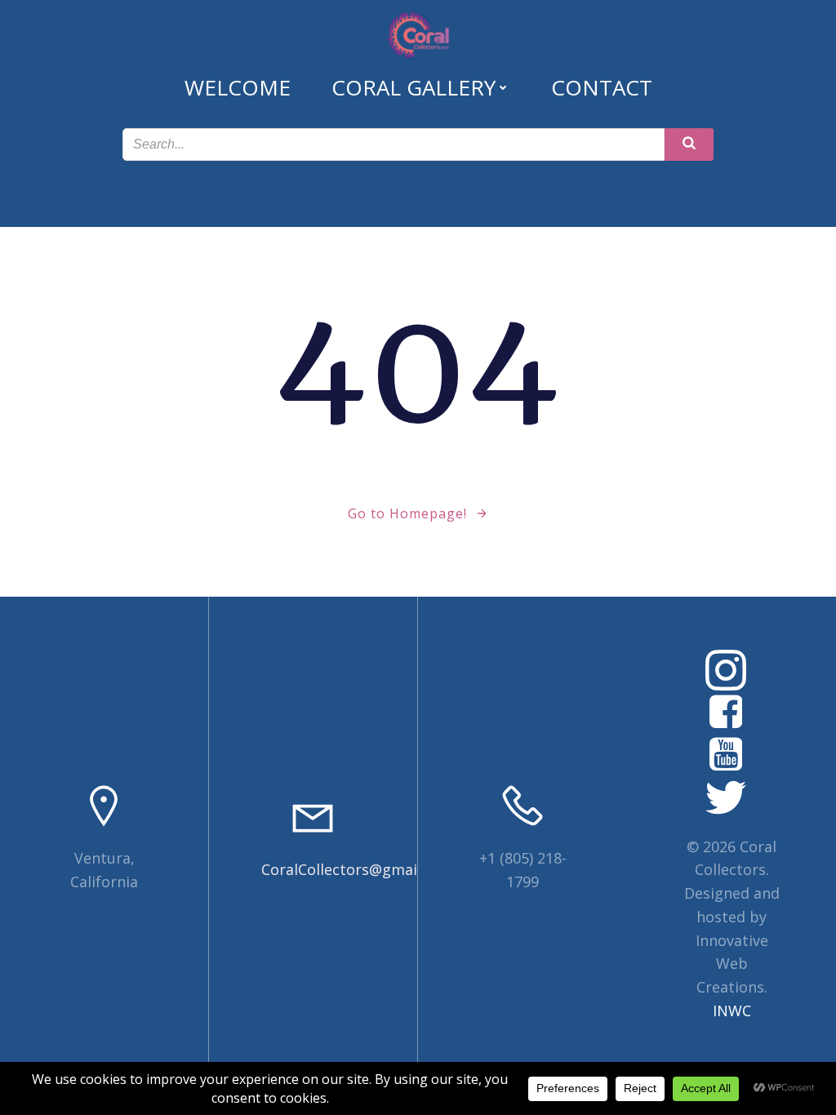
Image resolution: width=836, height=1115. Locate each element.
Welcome (238, 87)
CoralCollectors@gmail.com (358, 869)
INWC (732, 1010)
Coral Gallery (413, 87)
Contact (601, 87)
